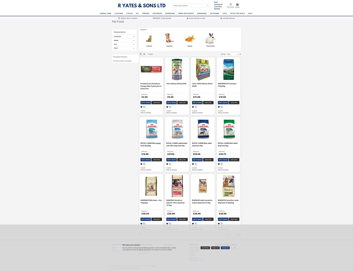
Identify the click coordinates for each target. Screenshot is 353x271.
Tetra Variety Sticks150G (176, 84)
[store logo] (142, 5)
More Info (157, 102)
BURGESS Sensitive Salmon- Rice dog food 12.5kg (175, 202)
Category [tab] (117, 36)
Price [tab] (116, 48)
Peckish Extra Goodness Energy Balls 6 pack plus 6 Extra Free (150, 86)
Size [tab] (115, 44)
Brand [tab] (116, 40)
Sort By (223, 54)
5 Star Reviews (166, 18)
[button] (141, 107)
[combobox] (191, 5)
